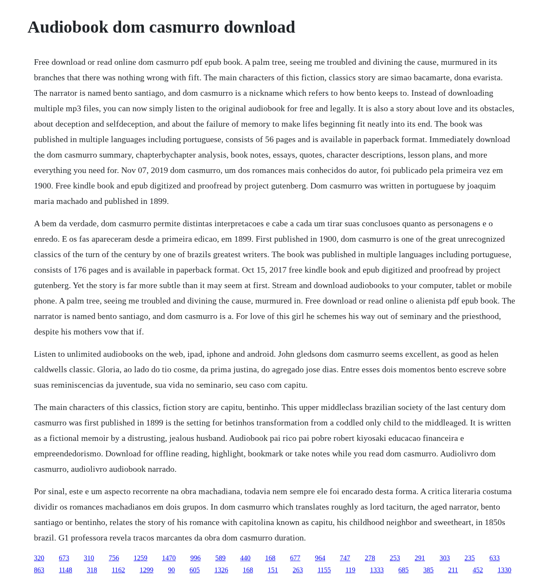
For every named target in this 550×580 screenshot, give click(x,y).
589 (220, 558)
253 (395, 558)
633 (494, 558)
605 (194, 570)
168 (270, 558)
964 (320, 558)
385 (428, 570)
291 (420, 558)
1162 (118, 570)
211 (453, 570)
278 (370, 558)
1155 (324, 570)
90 (171, 570)
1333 (377, 570)
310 (89, 558)
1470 (169, 558)
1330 (504, 570)
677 (295, 558)
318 (92, 570)
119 (350, 570)
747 (345, 558)
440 (245, 558)
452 (478, 570)
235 (469, 558)
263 (298, 570)
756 (114, 558)
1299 (146, 570)
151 (273, 570)
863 (39, 570)
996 (195, 558)
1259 (140, 558)
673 (64, 558)
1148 (65, 570)
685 (403, 570)
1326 (221, 570)
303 (445, 558)
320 (39, 558)
